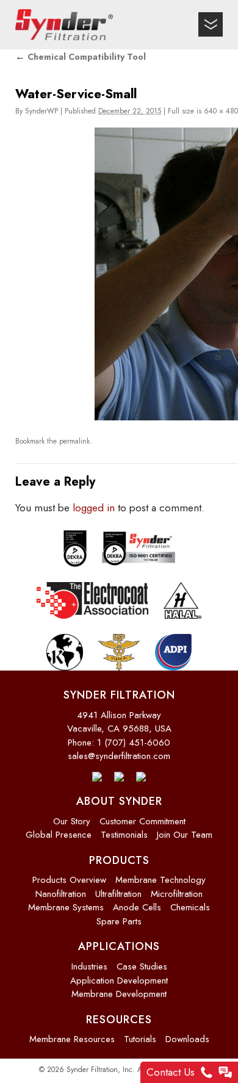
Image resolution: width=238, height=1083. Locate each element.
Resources (119, 1017)
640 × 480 (221, 111)
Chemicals (190, 905)
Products (119, 858)
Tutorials (140, 1037)
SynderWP (41, 111)
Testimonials (124, 833)
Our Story (71, 819)
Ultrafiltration (118, 891)
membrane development (119, 991)
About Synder (119, 799)
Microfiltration (177, 891)
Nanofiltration (60, 891)
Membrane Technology (160, 878)
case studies (142, 964)
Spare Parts (119, 919)
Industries (89, 964)
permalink (74, 440)
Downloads (187, 1037)
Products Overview (69, 878)
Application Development (119, 978)
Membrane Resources (72, 1037)
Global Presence (59, 833)
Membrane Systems (66, 905)
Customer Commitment (142, 819)
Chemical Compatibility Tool (80, 57)
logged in (94, 505)
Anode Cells (137, 905)
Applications (119, 944)
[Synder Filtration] (64, 24)
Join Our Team (184, 833)
